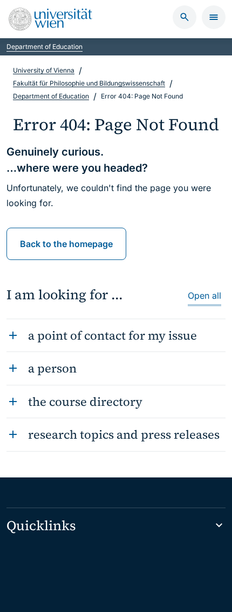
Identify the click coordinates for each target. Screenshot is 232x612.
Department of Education (44, 47)
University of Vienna (43, 70)
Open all (204, 295)
